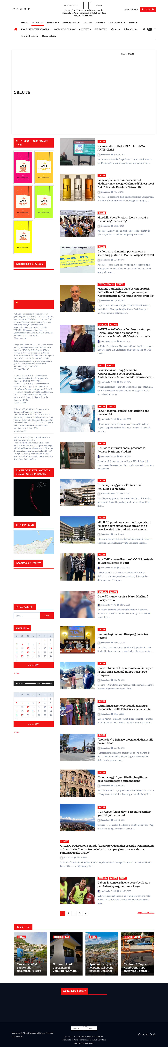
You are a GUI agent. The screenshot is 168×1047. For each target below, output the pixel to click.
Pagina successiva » (145, 912)
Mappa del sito (49, 36)
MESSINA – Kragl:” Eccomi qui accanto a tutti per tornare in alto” (32, 438)
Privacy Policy (130, 29)
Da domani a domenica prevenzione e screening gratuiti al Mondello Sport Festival (126, 253)
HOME (24, 22)
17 (16, 652)
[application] (34, 683)
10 (16, 648)
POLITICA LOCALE (106, 284)
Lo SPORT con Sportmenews (25, 304)
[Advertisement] (138, 93)
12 (28, 648)
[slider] (30, 683)
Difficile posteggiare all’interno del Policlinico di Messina (120, 486)
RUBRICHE (52, 22)
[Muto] (43, 683)
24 (16, 656)
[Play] (16, 683)
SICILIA (112, 406)
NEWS (101, 365)
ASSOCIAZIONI (70, 22)
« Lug (16, 673)
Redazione (105, 154)
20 (34, 652)
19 (28, 652)
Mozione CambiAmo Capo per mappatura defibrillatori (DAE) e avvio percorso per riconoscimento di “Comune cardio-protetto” (126, 292)
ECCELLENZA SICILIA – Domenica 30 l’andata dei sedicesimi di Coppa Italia (31, 377)
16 (51, 648)
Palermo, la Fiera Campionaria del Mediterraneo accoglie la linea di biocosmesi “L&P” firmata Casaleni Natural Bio (126, 183)
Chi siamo (116, 29)
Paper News (45, 1032)
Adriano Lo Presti (108, 341)
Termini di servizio (29, 36)
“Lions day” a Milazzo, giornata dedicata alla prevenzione (125, 741)
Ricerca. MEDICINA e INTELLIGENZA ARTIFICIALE (121, 147)
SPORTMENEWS (116, 22)
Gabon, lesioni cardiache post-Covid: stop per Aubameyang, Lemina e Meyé (124, 884)
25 (22, 656)
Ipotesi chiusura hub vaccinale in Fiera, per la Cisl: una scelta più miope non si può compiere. (125, 671)
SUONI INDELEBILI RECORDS (35, 29)
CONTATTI (84, 29)
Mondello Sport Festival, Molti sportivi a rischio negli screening (123, 219)
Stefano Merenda (108, 493)
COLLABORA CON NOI (65, 29)
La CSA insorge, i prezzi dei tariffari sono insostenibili (123, 412)
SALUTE (102, 141)
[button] (155, 29)
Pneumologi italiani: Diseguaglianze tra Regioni (123, 635)
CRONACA (37, 22)
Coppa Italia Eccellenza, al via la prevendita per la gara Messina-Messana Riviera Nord (33, 346)
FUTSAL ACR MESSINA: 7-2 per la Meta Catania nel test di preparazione (31, 410)
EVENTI (100, 22)
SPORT (132, 22)
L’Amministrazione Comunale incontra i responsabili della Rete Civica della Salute (124, 707)
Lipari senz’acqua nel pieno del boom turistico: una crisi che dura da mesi (101, 969)
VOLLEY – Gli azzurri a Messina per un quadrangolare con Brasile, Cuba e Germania (33, 315)
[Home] (15, 29)
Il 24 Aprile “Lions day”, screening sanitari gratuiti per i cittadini (124, 813)
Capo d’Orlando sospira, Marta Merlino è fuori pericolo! (123, 598)
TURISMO (87, 22)
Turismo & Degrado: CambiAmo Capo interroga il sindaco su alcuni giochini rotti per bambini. (137, 970)
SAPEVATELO (101, 29)
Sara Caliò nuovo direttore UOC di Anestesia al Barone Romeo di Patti (125, 561)
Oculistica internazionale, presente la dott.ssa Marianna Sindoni (121, 449)
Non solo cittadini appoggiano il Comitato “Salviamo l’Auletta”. (65, 969)
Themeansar (17, 1036)
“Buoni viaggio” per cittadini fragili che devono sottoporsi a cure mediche (122, 778)
